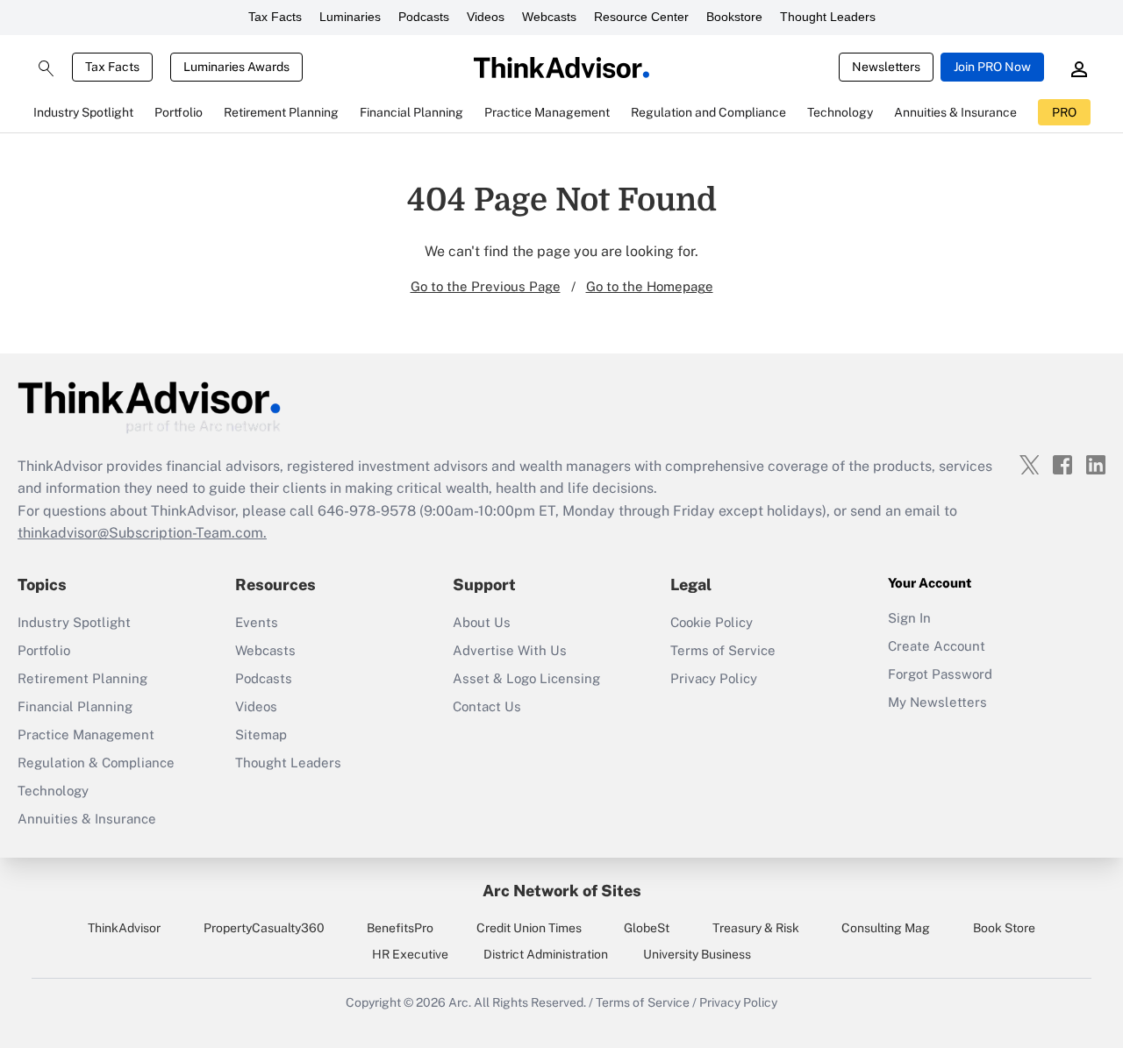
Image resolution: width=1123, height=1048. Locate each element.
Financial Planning (75, 706)
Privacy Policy (713, 678)
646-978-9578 (367, 511)
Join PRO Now (992, 67)
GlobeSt (646, 928)
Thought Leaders (828, 17)
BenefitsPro (400, 928)
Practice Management (86, 734)
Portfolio (44, 650)
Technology (53, 790)
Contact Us (487, 706)
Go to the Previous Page (486, 286)
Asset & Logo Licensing (526, 678)
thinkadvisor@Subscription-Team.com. (142, 532)
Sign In (909, 617)
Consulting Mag (885, 928)
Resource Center (641, 17)
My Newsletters (937, 702)
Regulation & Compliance (96, 762)
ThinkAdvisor (124, 928)
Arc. (459, 1002)
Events (256, 622)
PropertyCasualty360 (264, 928)
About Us (482, 622)
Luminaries (350, 17)
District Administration (545, 954)
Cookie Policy (711, 622)
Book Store (1004, 928)
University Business (697, 954)
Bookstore (734, 17)
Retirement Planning (82, 678)
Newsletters (886, 67)
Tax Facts (275, 17)
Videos (485, 17)
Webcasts (549, 17)
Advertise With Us (510, 650)
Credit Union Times (529, 928)
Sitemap (261, 734)
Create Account (936, 645)
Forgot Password (940, 674)
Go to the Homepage (649, 286)
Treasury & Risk (755, 928)
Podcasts (423, 17)
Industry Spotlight (74, 622)
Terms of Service (723, 650)
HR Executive (410, 954)
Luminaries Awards (236, 67)
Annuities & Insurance (87, 818)
